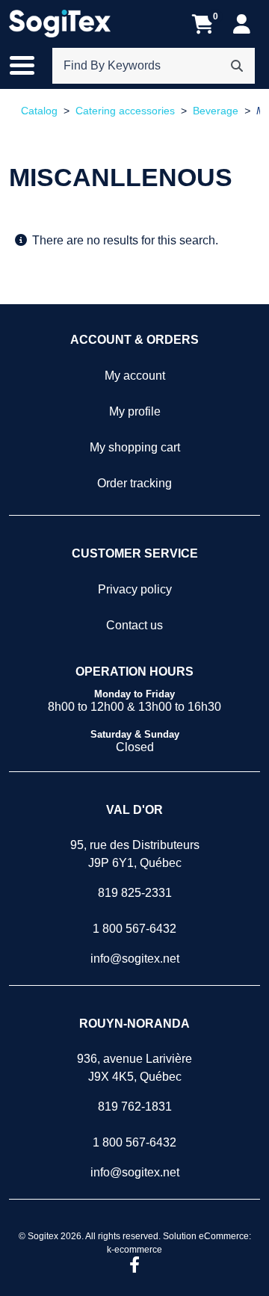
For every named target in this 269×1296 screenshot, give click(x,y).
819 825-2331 (135, 892)
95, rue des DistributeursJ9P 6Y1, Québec (135, 854)
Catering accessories (125, 111)
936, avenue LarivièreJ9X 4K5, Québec (134, 1067)
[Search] (237, 66)
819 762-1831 (135, 1106)
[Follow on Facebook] (134, 1266)
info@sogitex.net (134, 958)
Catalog (39, 111)
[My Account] (241, 24)
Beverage (215, 111)
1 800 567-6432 (134, 928)
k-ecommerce (134, 1249)
